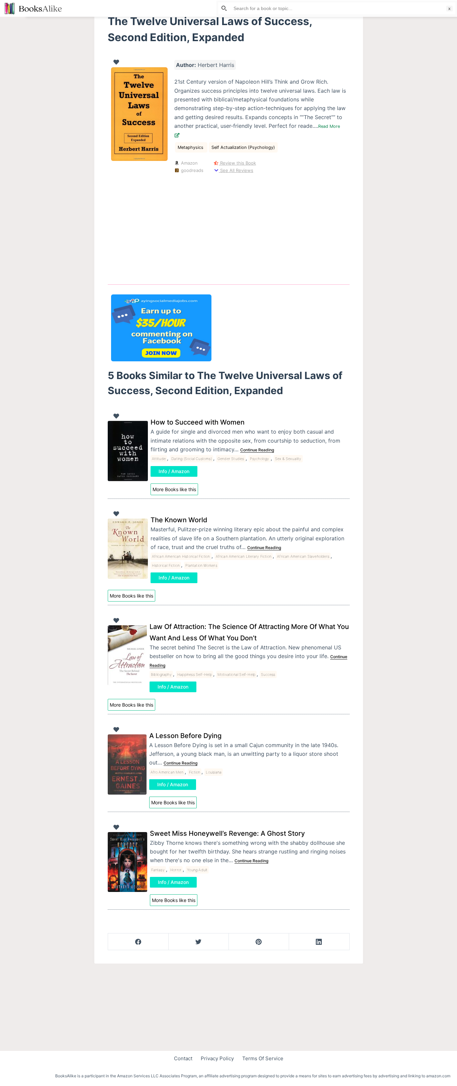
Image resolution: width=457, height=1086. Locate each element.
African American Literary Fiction (244, 556)
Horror (175, 870)
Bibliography (161, 674)
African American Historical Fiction (181, 556)
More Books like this (174, 489)
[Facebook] (138, 941)
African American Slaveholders (303, 556)
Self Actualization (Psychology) (243, 147)
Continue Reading (257, 449)
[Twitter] (198, 941)
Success (268, 674)
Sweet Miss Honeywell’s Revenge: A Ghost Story (227, 833)
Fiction (194, 772)
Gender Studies (230, 458)
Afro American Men (167, 772)
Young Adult (197, 870)
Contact (183, 1058)
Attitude (159, 458)
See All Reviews (236, 170)
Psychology (259, 458)
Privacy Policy (217, 1058)
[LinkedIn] (319, 941)
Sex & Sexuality (288, 458)
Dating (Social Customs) (191, 458)
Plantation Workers (201, 565)
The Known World (179, 520)
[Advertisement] (228, 227)
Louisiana (213, 772)
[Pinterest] (259, 941)
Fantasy (158, 870)
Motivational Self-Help (236, 674)
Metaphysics (191, 147)
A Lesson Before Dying (185, 736)
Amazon (189, 163)
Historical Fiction (166, 565)
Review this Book (237, 163)
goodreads (191, 170)
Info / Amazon (174, 471)
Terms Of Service (262, 1058)
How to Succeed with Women (198, 422)
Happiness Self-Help (194, 674)
